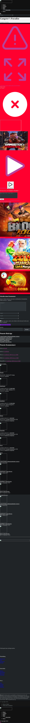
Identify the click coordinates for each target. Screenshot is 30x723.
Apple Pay (2, 661)
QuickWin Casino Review (6, 341)
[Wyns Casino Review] (3, 490)
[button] (14, 140)
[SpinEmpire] (3, 384)
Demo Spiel (2, 237)
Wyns (1, 445)
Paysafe (1, 662)
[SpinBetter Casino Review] (3, 480)
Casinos (4, 6)
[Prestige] (3, 371)
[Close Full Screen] (15, 119)
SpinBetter (2, 401)
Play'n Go (2, 673)
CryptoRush (6, 351)
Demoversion (10, 188)
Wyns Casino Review (5, 340)
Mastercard (2, 658)
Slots (4, 8)
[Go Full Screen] (15, 84)
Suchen (1, 327)
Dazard (5, 348)
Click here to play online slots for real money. (10, 85)
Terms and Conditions (7, 705)
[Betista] (3, 414)
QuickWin (2, 430)
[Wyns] (3, 444)
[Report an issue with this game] (15, 53)
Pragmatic (2, 674)
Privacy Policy (6, 704)
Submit (2, 199)
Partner (1, 685)
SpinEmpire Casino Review (6, 337)
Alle (1, 683)
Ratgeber (2, 687)
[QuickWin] (3, 429)
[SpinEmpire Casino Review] (3, 470)
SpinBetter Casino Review (6, 339)
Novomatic (2, 672)
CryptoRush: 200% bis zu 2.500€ (10, 354)
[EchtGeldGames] (6, 2)
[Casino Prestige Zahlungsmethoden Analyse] (3, 460)
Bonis (4, 7)
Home (4, 4)
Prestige (1, 372)
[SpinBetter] (3, 399)
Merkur (1, 671)
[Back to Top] (0, 722)
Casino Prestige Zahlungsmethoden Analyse (9, 336)
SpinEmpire (2, 386)
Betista (1, 415)
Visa (1, 660)
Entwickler (8, 10)
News (4, 11)
